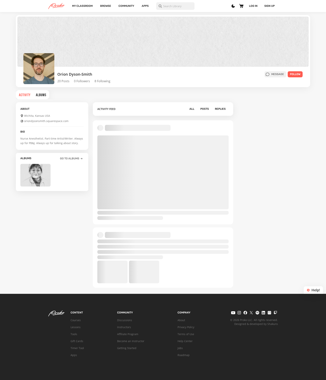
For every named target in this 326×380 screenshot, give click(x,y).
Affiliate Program (127, 334)
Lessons (76, 327)
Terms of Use (186, 334)
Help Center (185, 341)
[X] (251, 312)
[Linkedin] (263, 312)
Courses (76, 320)
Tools (74, 334)
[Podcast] (269, 312)
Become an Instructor (130, 341)
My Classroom (82, 6)
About (181, 320)
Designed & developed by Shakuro (256, 324)
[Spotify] (257, 312)
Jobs (180, 348)
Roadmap (184, 355)
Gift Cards (77, 341)
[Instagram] (239, 312)
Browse (105, 6)
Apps (145, 6)
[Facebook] (245, 312)
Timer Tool (77, 348)
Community (126, 6)
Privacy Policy (186, 327)
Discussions (124, 320)
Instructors (124, 327)
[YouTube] (233, 312)
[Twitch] (275, 312)
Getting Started (126, 348)
